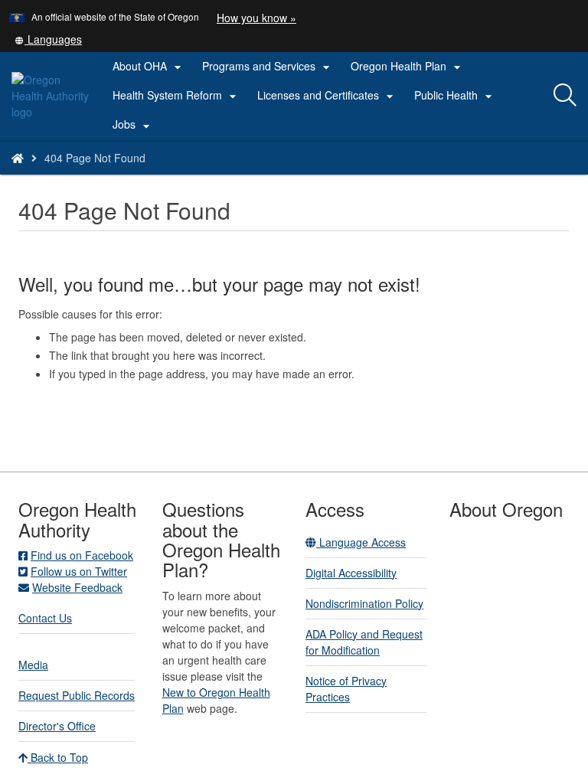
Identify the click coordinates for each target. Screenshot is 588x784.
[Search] (565, 96)
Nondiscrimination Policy (364, 603)
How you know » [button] (256, 17)
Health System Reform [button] (176, 95)
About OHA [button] (149, 66)
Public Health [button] (455, 95)
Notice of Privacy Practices (346, 688)
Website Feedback (77, 587)
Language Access (361, 542)
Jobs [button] (133, 124)
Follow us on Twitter (79, 571)
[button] (48, 39)
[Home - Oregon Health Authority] (17, 157)
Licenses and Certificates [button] (327, 95)
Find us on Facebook (82, 555)
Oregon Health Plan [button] (408, 66)
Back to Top (58, 757)
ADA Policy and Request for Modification (364, 642)
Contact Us (45, 618)
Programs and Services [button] (268, 66)
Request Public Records (76, 695)
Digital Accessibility (351, 572)
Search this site (121, 177)
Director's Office (57, 725)
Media (33, 664)
